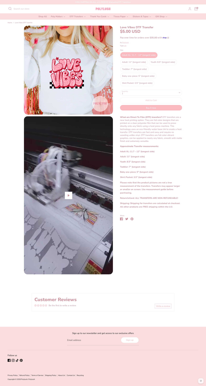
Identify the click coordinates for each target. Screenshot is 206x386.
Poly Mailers (57, 16)
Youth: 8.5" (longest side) (163, 62)
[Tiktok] (17, 360)
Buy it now (151, 107)
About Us (61, 375)
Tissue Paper (119, 16)
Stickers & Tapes (141, 16)
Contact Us (71, 375)
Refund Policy (24, 375)
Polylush (125, 42)
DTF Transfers (77, 16)
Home (10, 22)
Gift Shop (160, 16)
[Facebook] (9, 360)
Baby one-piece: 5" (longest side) (138, 76)
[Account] (189, 8)
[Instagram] (13, 360)
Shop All (43, 16)
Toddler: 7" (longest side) (134, 69)
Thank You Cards (98, 16)
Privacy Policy (13, 375)
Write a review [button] (163, 306)
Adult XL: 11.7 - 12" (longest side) (139, 55)
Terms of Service (37, 375)
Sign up (130, 340)
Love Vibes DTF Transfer (23, 22)
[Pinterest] (21, 360)
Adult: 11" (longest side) (134, 62)
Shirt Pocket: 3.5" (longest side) (137, 83)
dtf (125, 46)
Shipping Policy (50, 375)
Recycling (80, 375)
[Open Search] (10, 8)
